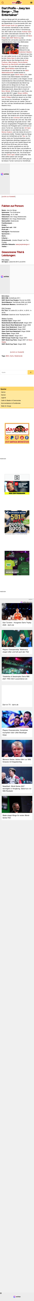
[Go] (31, 372)
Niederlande (18, 356)
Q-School (16, 117)
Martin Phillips (6, 97)
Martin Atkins (19, 74)
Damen (3, 395)
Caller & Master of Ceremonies (11, 400)
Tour (23, 136)
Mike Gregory (12, 62)
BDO (7, 356)
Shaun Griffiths (23, 93)
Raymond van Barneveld (10, 64)
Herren (3, 392)
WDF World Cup (15, 38)
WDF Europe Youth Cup (9, 25)
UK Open (28, 128)
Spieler (3, 389)
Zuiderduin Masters (25, 52)
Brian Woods (6, 91)
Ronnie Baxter (22, 62)
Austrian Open (27, 31)
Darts (12, 356)
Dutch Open (11, 154)
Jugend (3, 397)
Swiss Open (11, 58)
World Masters (10, 68)
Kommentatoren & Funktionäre (11, 403)
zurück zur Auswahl (8, 196)
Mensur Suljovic (7, 132)
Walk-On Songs (6, 406)
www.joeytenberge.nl (22, 244)
